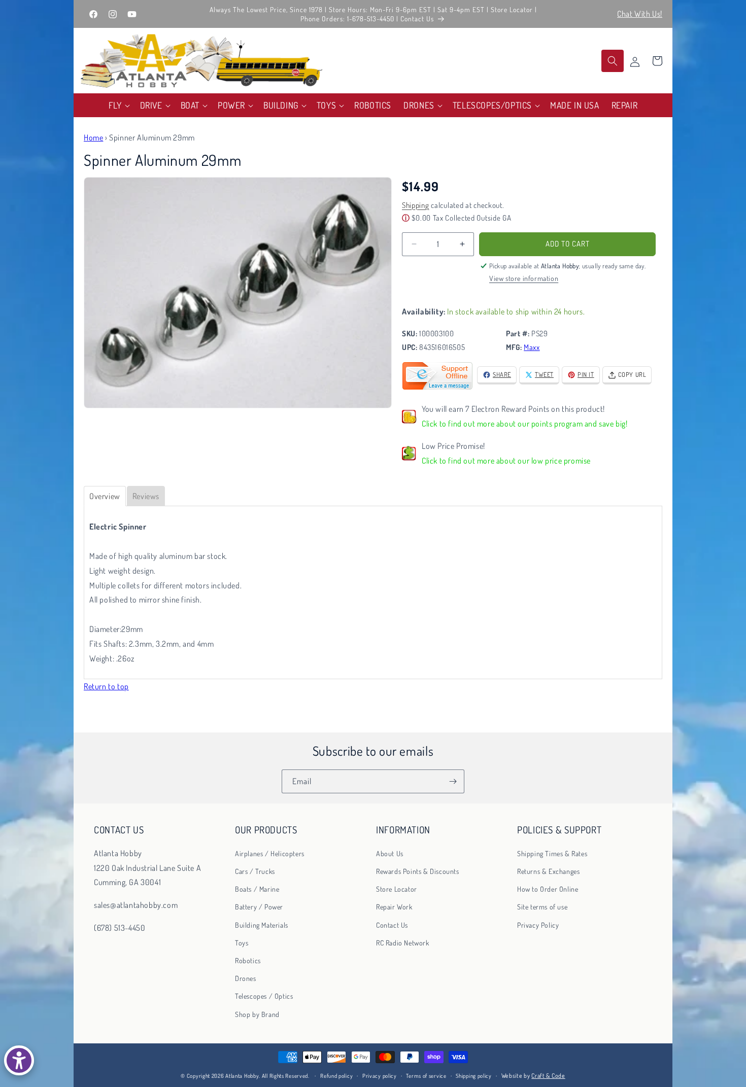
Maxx (531, 347)
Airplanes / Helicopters (269, 853)
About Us (389, 853)
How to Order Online (547, 889)
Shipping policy (474, 1075)
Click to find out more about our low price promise (506, 460)
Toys (241, 942)
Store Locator (396, 889)
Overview (104, 496)
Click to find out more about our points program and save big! (525, 423)
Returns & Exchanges (548, 871)
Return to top (106, 686)
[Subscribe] (453, 781)
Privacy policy (379, 1075)
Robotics (248, 960)
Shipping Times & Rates (552, 853)
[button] (118, 105)
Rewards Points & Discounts (417, 871)
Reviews (145, 496)
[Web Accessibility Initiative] (19, 1060)
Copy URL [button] (632, 374)
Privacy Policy (538, 925)
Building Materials (261, 925)
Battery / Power (259, 906)
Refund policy (336, 1075)
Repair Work (394, 906)
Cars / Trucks (255, 871)
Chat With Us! (639, 14)
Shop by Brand (257, 1014)
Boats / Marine (257, 889)
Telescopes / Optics (264, 996)
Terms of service (426, 1075)
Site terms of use (542, 906)
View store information (523, 278)
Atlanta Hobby (242, 1075)
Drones (245, 978)
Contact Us (392, 925)
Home (93, 137)
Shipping (415, 205)
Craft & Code (548, 1075)
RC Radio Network (402, 942)
